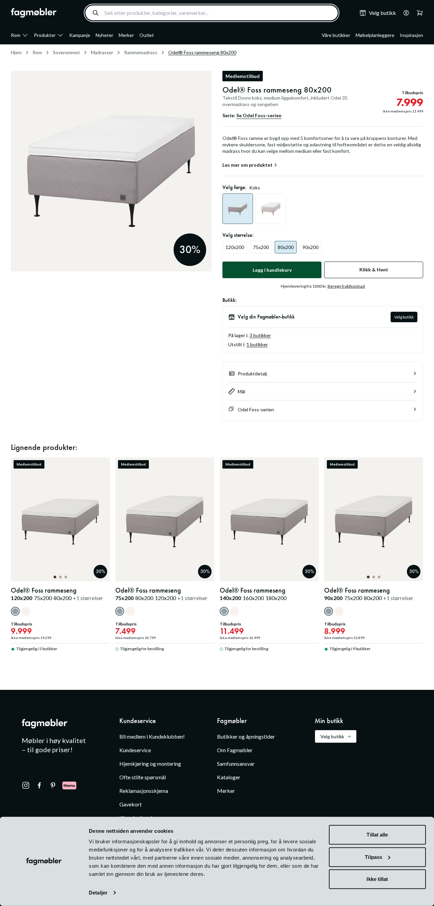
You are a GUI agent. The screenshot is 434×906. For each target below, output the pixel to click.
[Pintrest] (53, 785)
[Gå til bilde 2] (60, 577)
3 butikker (260, 335)
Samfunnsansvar (236, 763)
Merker (126, 35)
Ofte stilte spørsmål (142, 777)
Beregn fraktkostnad (346, 286)
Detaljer (98, 892)
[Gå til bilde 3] (65, 577)
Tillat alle (377, 835)
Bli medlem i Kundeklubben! (152, 736)
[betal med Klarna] (69, 785)
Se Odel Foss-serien (258, 115)
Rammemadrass (140, 52)
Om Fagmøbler (235, 750)
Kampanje (79, 35)
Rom (15, 35)
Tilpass (373, 857)
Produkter (45, 35)
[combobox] (211, 12)
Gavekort (130, 804)
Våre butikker (336, 35)
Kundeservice (135, 750)
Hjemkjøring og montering (150, 763)
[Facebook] (39, 785)
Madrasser (102, 52)
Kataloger (228, 777)
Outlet (146, 35)
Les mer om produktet (247, 165)
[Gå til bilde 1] (55, 577)
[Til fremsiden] (34, 13)
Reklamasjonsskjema (143, 790)
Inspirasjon (411, 35)
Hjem (16, 52)
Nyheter (104, 35)
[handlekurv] (404, 13)
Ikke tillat (377, 879)
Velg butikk (404, 317)
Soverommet (66, 52)
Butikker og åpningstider (246, 736)
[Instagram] (26, 785)
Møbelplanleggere (375, 35)
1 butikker (257, 344)
